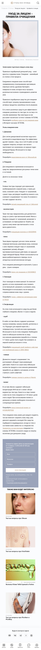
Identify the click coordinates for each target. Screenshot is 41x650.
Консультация (20, 470)
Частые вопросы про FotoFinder (18, 551)
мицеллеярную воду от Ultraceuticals (23, 157)
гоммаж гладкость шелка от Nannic (23, 377)
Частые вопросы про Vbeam (16, 518)
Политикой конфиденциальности (17, 483)
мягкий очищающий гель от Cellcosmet (24, 204)
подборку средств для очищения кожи (24, 120)
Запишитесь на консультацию (13, 428)
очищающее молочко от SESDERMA (23, 232)
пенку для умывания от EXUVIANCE (23, 272)
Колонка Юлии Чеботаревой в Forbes (20, 584)
